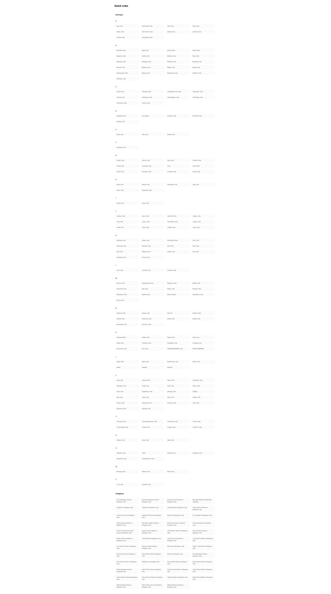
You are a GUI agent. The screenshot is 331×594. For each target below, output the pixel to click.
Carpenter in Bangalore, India (125, 507)
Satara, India (196, 386)
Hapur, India (120, 184)
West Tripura (170, 471)
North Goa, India (146, 324)
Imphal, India (120, 203)
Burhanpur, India (121, 78)
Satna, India (120, 391)
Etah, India (145, 134)
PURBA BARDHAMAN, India (175, 348)
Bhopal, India (196, 67)
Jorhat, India (196, 227)
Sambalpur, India (121, 386)
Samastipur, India (197, 380)
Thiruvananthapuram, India (149, 421)
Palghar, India (146, 337)
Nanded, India (121, 318)
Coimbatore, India (122, 103)
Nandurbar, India (146, 318)
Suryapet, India (146, 408)
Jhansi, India (145, 227)
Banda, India (196, 50)
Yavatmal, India (146, 484)
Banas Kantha (171, 50)
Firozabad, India (121, 147)
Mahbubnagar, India (147, 283)
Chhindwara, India (147, 97)
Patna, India (196, 337)
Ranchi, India (196, 361)
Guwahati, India (171, 171)
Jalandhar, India (171, 216)
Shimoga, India (171, 391)
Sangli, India (145, 386)
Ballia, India (145, 50)
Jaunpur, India (197, 221)
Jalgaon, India (197, 216)
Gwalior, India (196, 171)
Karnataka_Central (172, 240)
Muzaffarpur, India (198, 294)
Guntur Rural (196, 166)
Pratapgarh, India (172, 343)
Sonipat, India (120, 403)
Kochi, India (196, 246)
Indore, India (145, 203)
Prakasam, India (146, 343)
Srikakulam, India (147, 403)
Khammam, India (121, 246)
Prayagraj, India (197, 343)
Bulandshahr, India (172, 73)
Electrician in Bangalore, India (175, 515)
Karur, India (196, 240)
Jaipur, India (145, 216)
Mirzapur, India (197, 289)
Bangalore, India (121, 56)
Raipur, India (145, 361)
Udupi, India (145, 440)
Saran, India (170, 386)
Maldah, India (196, 283)
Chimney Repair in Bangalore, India (177, 507)
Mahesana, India (172, 283)
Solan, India (170, 397)
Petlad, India (120, 343)
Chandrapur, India (198, 91)
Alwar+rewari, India (147, 31)
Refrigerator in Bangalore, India (150, 561)
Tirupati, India (146, 427)
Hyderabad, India (147, 190)
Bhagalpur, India (146, 61)
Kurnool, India (146, 257)
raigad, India (120, 361)
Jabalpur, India (121, 216)
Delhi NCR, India (197, 116)
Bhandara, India (171, 61)
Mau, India (145, 289)
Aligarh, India (120, 31)
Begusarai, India (121, 61)
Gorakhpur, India (146, 166)
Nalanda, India (197, 313)
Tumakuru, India (197, 427)
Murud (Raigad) (171, 294)
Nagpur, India (146, 313)
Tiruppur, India (171, 427)
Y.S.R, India (120, 484)
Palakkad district (121, 337)
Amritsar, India (121, 37)
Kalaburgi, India (121, 240)
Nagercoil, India (121, 313)
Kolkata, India (171, 251)
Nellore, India (196, 318)
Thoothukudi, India (172, 421)
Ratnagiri (144, 367)
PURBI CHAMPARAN (198, 348)
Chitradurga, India (198, 97)
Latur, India (120, 270)
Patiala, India (171, 337)
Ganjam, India (120, 160)
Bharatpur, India (197, 61)
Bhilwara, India (146, 67)
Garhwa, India (146, 160)
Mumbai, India (146, 294)
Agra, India (120, 26)
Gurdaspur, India (146, 171)
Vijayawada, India (122, 458)
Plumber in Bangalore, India (175, 554)
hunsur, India (120, 190)
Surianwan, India (121, 408)
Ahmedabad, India (147, 26)
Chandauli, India (146, 91)
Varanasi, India (171, 453)
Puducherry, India (122, 348)
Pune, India (145, 348)
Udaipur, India (120, 440)
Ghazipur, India (197, 160)
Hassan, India (146, 184)
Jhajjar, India (120, 227)
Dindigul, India (121, 121)
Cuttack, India (146, 103)
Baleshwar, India (121, 50)
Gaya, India (170, 160)
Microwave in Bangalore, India (175, 546)
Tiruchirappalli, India (122, 427)
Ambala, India (171, 31)
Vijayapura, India (197, 453)
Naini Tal (169, 313)
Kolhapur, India (146, 251)
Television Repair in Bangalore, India (177, 577)
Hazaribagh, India (172, 184)
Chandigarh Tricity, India (174, 91)
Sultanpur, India (171, 403)
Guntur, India (120, 171)
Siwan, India (145, 397)
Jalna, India (120, 221)
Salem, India (170, 380)
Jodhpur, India (171, 227)
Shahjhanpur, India (147, 391)
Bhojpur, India (171, 67)
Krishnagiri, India (121, 257)
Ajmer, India (170, 26)
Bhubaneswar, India (122, 73)
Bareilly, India (145, 56)
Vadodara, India (121, 453)
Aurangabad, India (147, 37)
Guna (168, 166)
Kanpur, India (145, 240)
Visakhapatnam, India (148, 458)
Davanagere (145, 116)
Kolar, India (120, 251)
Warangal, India (121, 471)
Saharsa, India (146, 380)
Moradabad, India (122, 294)
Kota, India (196, 251)
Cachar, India (120, 91)
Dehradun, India (171, 116)
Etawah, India (171, 134)
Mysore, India (120, 300)
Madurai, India (121, 283)
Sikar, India (120, 397)
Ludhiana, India (171, 270)
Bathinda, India (171, 56)
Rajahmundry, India (172, 361)
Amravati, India (197, 31)
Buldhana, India (197, 73)
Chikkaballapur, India (173, 97)
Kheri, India (170, 246)
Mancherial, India (121, 289)
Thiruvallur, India (121, 421)
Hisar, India (196, 184)
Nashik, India (171, 318)
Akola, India (196, 26)
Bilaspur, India (146, 73)
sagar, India (120, 380)
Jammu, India (146, 221)
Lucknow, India (146, 270)
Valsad (144, 453)
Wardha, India (146, 471)
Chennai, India (121, 97)
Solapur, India (196, 397)
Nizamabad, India (122, 324)
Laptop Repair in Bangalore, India (151, 538)
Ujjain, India (170, 440)
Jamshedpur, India (172, 221)
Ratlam (119, 367)
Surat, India (196, 403)
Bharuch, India (121, 67)
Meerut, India (171, 289)
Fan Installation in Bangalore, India (202, 515)
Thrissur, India (196, 421)
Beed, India (196, 56)
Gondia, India (120, 166)
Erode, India (120, 134)
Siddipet (195, 391)
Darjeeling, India (121, 116)
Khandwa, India (146, 246)
